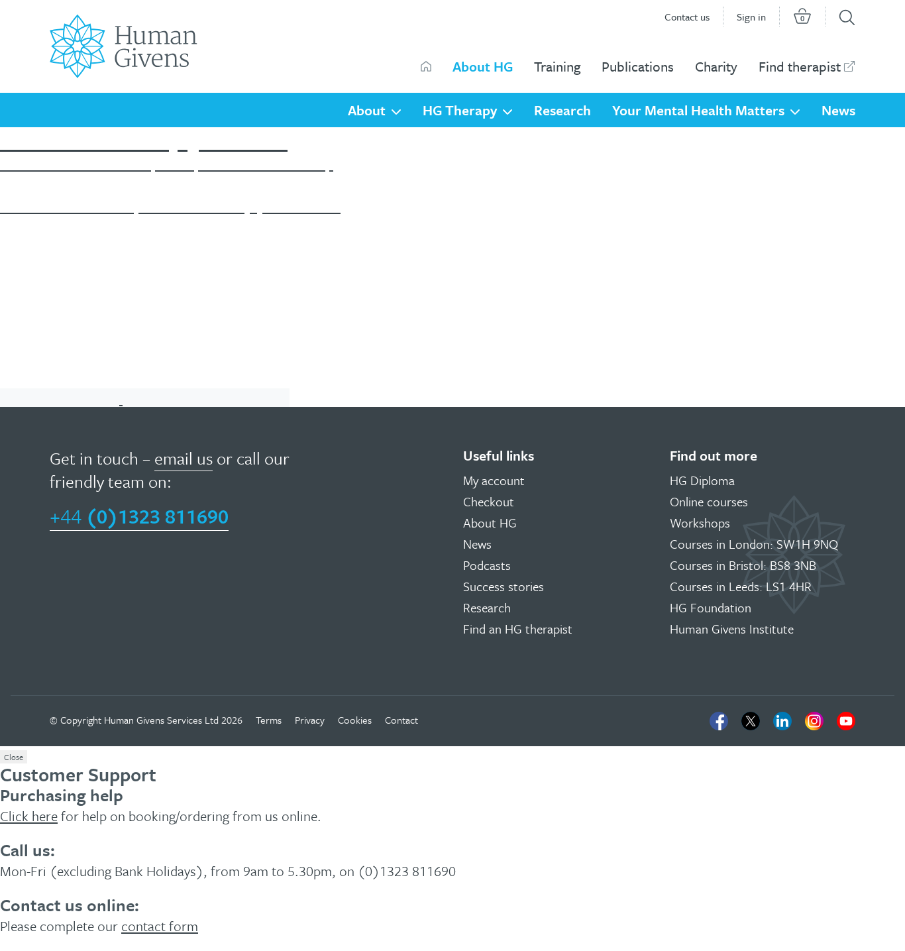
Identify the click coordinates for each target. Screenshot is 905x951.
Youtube (846, 721)
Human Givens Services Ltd (161, 719)
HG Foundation (710, 607)
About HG (482, 66)
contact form (159, 926)
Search (847, 17)
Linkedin (782, 721)
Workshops (700, 522)
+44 (139, 516)
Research (562, 110)
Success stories (503, 586)
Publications (638, 66)
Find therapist (800, 66)
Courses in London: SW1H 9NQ (754, 544)
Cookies (355, 719)
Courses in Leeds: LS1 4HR (741, 586)
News (838, 110)
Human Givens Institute (732, 629)
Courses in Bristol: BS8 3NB (743, 565)
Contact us (687, 16)
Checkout (488, 501)
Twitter (750, 721)
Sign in (751, 16)
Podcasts (487, 565)
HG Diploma (702, 480)
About (367, 110)
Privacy (310, 719)
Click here (29, 816)
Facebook (719, 721)
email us (183, 458)
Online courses (709, 501)
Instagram (814, 721)
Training (557, 66)
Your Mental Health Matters (698, 110)
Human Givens (426, 66)
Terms (269, 719)
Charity (716, 66)
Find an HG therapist (517, 629)
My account (494, 480)
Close (13, 757)
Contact (401, 719)
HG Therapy (460, 110)
